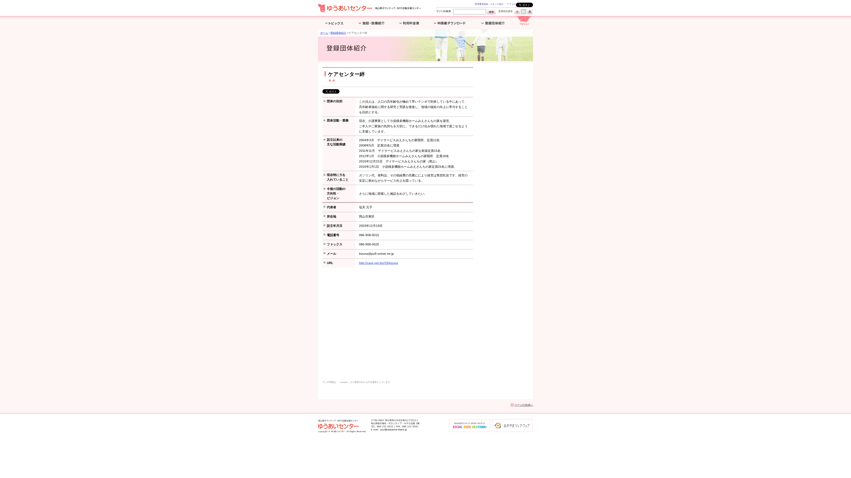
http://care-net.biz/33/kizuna (378, 263)
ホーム (324, 33)
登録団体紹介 (338, 33)
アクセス (511, 4)
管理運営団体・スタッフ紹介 (489, 4)
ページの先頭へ (523, 405)
